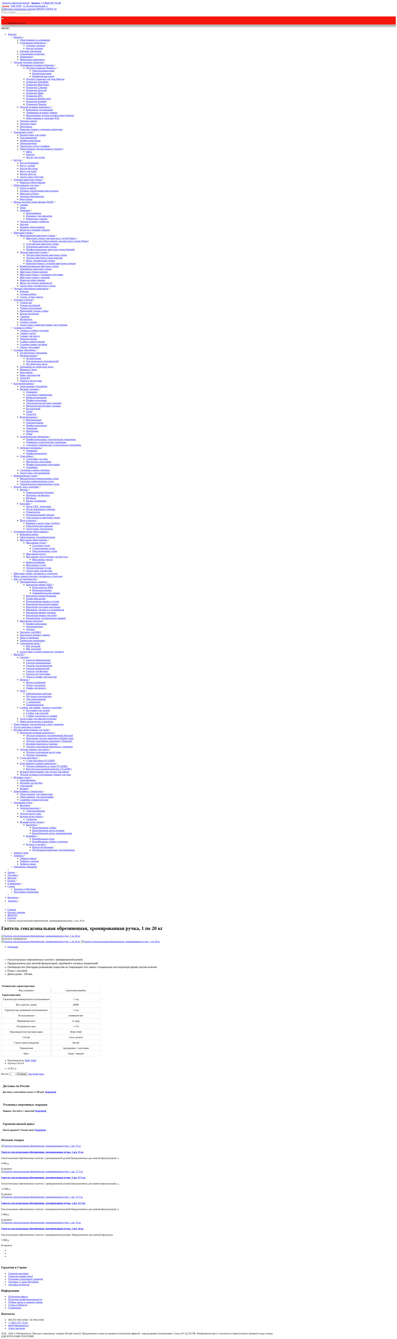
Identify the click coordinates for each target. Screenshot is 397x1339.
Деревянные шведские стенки (36, 269)
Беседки (24, 224)
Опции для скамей (30, 347)
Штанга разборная (35, 682)
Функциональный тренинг (40, 514)
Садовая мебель (28, 294)
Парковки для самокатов (39, 216)
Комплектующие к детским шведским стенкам (51, 263)
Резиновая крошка (42, 590)
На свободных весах (37, 364)
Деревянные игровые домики (41, 112)
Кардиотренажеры (24, 383)
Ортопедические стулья (38, 568)
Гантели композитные (37, 668)
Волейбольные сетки (43, 838)
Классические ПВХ (42, 587)
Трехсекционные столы (44, 551)
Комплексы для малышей (39, 109)
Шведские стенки (23, 232)
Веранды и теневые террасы (35, 230)
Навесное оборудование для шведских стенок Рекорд (60, 241)
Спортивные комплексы (33, 42)
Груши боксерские (36, 598)
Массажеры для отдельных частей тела (47, 556)
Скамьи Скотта (28, 333)
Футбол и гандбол (36, 844)
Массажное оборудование (34, 540)
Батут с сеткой (27, 165)
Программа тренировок (26, 892)
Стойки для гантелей (37, 713)
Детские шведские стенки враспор (44, 258)
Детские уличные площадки (29, 62)
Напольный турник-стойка (34, 311)
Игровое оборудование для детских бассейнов (44, 771)
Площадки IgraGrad (36, 90)
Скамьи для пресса (30, 336)
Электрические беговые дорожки (43, 403)
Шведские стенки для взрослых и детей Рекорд (51, 238)
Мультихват (26, 319)
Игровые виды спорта (32, 822)
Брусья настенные (29, 313)
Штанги (24, 679)
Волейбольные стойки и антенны (50, 841)
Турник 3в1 (26, 302)
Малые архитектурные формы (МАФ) (34, 202)
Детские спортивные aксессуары (43, 752)
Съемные (25, 316)
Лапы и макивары (29, 637)
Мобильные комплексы (32, 59)
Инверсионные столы (25, 475)
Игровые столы (22, 777)
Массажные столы (36, 542)
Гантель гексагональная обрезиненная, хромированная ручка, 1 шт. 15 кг (42, 1152)
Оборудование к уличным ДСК (42, 118)
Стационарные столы (43, 548)
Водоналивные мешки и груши (42, 601)
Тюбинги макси (28, 858)
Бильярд (24, 788)
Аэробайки (32, 467)
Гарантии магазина (18, 1273)
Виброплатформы (35, 562)
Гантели (24, 657)
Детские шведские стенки (34, 252)
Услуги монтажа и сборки (27, 727)
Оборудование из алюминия (35, 40)
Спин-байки (26, 456)
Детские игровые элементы (34, 221)
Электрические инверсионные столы (39, 484)
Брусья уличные (34, 48)
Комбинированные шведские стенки (39, 266)
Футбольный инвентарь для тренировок (53, 850)
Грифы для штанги (36, 688)
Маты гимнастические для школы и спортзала (38, 576)
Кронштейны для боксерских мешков (46, 618)
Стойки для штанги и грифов (41, 716)
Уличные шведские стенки (28, 179)
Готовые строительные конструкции (39, 190)
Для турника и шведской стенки (43, 517)
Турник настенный (30, 305)
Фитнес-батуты (28, 174)
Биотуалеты (26, 199)
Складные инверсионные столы (37, 481)
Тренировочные (28, 143)
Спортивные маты (30, 643)
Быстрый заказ (36, 1074)
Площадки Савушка (36, 87)
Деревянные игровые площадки (37, 65)
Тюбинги (19, 855)
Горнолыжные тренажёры (33, 386)
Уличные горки (28, 123)
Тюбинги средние (29, 861)
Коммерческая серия (43, 76)
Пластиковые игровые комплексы (38, 763)
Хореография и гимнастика (28, 791)
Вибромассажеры (29, 534)
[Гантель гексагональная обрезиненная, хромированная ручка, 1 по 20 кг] (40, 936)
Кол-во (5, 1074)
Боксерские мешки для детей (41, 615)
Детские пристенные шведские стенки (46, 255)
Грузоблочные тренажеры (33, 352)
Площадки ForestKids (37, 82)
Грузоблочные (33, 358)
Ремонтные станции (36, 218)
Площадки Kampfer (36, 101)
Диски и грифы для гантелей (41, 676)
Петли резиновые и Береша (40, 509)
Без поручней (33, 408)
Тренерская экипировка (32, 640)
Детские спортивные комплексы (31, 288)
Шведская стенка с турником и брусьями (41, 274)
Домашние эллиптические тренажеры (46, 442)
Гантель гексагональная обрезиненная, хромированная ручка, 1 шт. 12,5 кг (43, 1203)
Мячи (29, 151)
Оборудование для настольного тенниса (41, 149)
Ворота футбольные (42, 847)
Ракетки (30, 154)
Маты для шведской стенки (40, 260)
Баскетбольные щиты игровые (48, 830)
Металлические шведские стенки (38, 235)
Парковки (25, 210)
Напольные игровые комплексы (37, 732)
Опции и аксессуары (31, 380)
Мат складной (33, 649)
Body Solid (30, 1060)
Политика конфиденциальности (25, 1299)
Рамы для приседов (30, 375)
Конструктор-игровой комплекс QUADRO (48, 769)
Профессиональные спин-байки (43, 464)
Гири (23, 690)
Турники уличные (35, 45)
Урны (23, 207)
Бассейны (25, 805)
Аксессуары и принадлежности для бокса (42, 651)
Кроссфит (25, 503)
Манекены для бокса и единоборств (45, 609)
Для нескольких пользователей (42, 361)
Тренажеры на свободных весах (37, 366)
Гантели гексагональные (39, 665)
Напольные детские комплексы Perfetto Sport (49, 738)
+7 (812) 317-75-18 (18, 1322)
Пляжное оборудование (32, 227)
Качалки (24, 291)
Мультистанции (28, 355)
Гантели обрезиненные (38, 660)
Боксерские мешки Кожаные (41, 595)
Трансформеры (28, 780)
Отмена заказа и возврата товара (25, 1302)
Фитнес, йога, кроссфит (27, 487)
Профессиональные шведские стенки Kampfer (50, 249)
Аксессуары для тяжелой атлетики (38, 718)
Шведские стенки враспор (34, 271)
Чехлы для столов (35, 157)
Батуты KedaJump (29, 163)
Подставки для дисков (38, 710)
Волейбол (31, 836)
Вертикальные (33, 420)
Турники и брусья (23, 299)
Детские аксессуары (30, 813)
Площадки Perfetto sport (38, 98)
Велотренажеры (28, 417)
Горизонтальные (34, 422)
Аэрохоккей (26, 785)
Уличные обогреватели (32, 196)
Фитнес (24, 489)
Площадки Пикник (36, 104)
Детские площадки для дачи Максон (45, 79)
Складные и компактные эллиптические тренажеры (53, 445)
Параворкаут (26, 56)
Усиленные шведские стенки (41, 246)
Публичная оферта (18, 1296)
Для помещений (28, 137)
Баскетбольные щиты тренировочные (52, 833)
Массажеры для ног (42, 559)
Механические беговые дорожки (43, 406)
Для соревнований (36, 699)
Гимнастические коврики (39, 526)
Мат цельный (33, 646)
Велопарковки (33, 213)
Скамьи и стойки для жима (34, 330)
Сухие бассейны (29, 757)
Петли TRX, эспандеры (38, 506)
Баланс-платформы (36, 501)
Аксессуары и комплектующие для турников (43, 325)
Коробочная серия (41, 73)
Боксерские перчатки (31, 621)
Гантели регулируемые (38, 674)
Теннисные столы (23, 132)
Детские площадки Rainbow (41, 68)
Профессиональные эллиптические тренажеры (51, 439)
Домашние (31, 392)
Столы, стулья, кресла (31, 297)
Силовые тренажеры (25, 350)
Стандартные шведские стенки (42, 244)
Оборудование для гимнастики (36, 794)
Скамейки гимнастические (34, 799)
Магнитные (32, 431)
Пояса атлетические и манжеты (36, 721)
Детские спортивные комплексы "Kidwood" (49, 741)
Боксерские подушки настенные (43, 607)
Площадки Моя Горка (37, 84)
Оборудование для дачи (26, 185)
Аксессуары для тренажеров (35, 473)
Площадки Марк (35, 93)
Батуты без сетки (29, 168)
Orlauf (29, 411)
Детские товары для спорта (34, 749)
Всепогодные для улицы (33, 135)
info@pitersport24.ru (18, 1325)
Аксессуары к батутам (31, 177)
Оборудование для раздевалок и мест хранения (38, 724)
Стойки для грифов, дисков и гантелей (41, 707)
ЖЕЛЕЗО (19, 654)
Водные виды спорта (31, 816)
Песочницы (26, 126)
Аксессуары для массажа (39, 570)
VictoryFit (25, 378)
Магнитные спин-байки (38, 461)
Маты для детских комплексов (36, 283)
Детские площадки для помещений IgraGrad (49, 735)
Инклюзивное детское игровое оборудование (50, 115)
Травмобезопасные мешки (46, 593)
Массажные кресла (36, 554)
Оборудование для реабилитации (37, 537)
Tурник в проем (28, 322)
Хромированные (35, 704)
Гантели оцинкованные (38, 663)
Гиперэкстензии (28, 339)
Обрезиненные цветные (38, 693)
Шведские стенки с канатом (35, 277)
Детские (30, 629)
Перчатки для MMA (30, 632)
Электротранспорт (30, 808)
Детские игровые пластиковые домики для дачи (45, 774)
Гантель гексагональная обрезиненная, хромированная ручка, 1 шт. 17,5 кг (43, 1177)
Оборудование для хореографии (37, 797)
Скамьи (24, 204)
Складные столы (41, 545)
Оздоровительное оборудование (31, 531)
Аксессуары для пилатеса (39, 528)
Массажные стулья (36, 565)
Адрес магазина (16, 1328)
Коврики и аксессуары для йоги (43, 523)
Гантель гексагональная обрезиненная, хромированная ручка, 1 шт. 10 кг (42, 1228)
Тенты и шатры (28, 188)
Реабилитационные (36, 397)
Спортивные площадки (32, 54)
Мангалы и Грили (29, 193)
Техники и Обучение (25, 889)
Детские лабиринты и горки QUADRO (47, 766)
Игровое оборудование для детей (31, 730)
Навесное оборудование (32, 182)
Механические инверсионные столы (39, 478)
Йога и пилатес (28, 520)
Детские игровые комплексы (35, 107)
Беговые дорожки (29, 389)
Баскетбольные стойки (44, 827)
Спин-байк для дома (37, 459)
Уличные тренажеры (31, 51)
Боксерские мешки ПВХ (39, 584)
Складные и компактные (39, 394)
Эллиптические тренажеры (34, 436)
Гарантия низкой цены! (20, 1276)
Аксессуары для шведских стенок (38, 285)
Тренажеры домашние (25, 866)
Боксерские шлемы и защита (35, 635)
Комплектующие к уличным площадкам (41, 129)
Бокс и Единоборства (25, 579)
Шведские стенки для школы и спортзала (35, 573)
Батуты (18, 160)
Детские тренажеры (36, 755)
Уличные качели (28, 121)
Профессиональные (30, 140)
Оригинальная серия (43, 70)
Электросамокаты (35, 811)
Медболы (31, 498)
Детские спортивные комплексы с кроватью (49, 746)
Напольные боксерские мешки (42, 604)
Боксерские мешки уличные (41, 612)
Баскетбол (31, 825)
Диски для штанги (36, 685)
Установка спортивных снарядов (25, 1279)
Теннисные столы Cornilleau (35, 146)
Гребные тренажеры (31, 447)
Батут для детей (28, 171)
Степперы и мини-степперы (35, 470)
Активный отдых (23, 802)
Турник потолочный (31, 308)
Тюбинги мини (28, 864)
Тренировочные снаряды (33, 582)
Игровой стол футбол (31, 783)
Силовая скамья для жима (33, 344)
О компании (14, 1307)
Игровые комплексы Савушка (42, 744)
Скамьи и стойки (23, 327)
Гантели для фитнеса (37, 671)
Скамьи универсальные (32, 341)
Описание (12, 946)
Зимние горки (21, 852)
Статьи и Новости (17, 1305)
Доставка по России (18, 1284)
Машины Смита (28, 369)
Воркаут (18, 37)
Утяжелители (33, 512)
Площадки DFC (34, 96)
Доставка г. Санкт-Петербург (23, 1281)
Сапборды (31, 819)
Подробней (50, 1092)
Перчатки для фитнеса (38, 495)
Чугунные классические (39, 696)
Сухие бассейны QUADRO (40, 760)
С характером (33, 702)
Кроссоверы (26, 372)
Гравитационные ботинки (40, 492)
